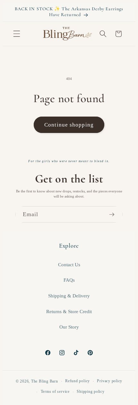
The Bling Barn (44, 381)
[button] (16, 33)
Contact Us (69, 264)
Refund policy (77, 381)
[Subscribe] (114, 214)
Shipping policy (91, 391)
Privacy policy (109, 381)
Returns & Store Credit (69, 311)
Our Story (69, 327)
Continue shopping (69, 125)
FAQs (69, 280)
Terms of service (55, 391)
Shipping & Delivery (69, 295)
